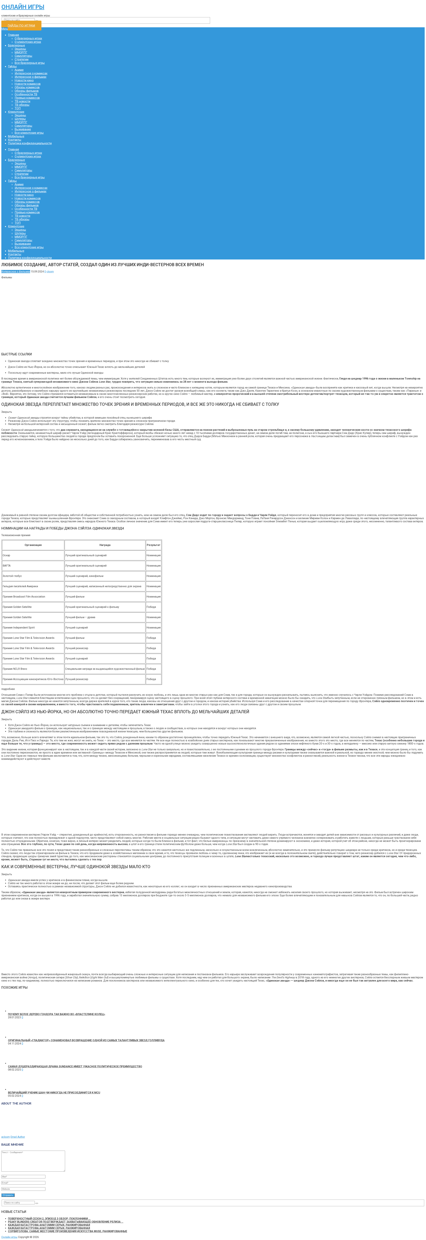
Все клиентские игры (29, 132)
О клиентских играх (28, 42)
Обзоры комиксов (27, 87)
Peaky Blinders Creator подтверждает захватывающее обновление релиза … (65, 1221)
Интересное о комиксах (31, 73)
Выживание (23, 129)
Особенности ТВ (26, 94)
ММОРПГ (21, 52)
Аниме (19, 70)
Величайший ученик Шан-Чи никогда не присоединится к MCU (54, 1092)
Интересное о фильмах (30, 77)
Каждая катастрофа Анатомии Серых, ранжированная (49, 1225)
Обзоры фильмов (27, 91)
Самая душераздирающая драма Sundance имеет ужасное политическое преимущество (75, 1066)
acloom (5, 1136)
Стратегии (21, 59)
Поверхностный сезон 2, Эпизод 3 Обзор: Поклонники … (49, 1218)
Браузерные (16, 45)
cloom (50, 271)
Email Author (17, 1136)
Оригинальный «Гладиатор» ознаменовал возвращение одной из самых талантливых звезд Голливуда (86, 1040)
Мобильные (16, 136)
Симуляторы (23, 56)
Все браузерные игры (30, 63)
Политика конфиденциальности (30, 143)
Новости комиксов (28, 84)
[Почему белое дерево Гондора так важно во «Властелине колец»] (17, 1011)
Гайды (12, 66)
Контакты (14, 139)
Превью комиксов (27, 98)
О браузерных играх (28, 38)
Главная (13, 35)
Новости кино (24, 80)
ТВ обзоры (22, 105)
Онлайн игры (22, 6)
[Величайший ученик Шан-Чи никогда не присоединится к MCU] (17, 1089)
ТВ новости (22, 101)
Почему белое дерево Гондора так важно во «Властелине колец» (56, 1014)
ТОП (18, 108)
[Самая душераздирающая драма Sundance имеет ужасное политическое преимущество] (17, 1063)
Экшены (20, 49)
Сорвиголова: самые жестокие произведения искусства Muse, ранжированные (67, 1231)
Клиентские (16, 112)
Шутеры (20, 119)
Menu (4, 28)
